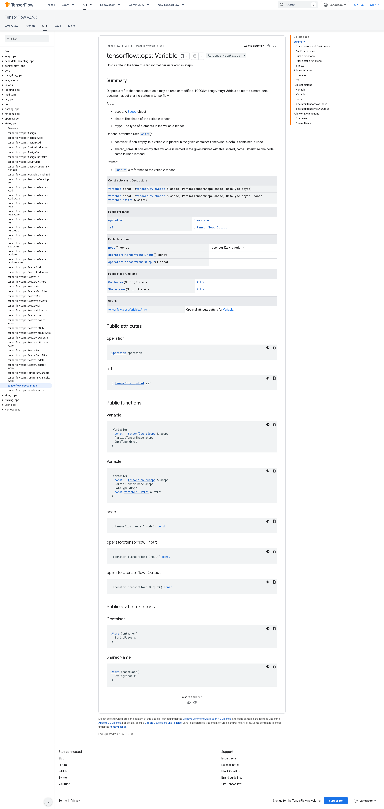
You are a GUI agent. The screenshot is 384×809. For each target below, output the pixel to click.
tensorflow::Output (212, 227)
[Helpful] (268, 46)
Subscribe (336, 800)
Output (120, 170)
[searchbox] (27, 38)
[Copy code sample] (274, 348)
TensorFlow (113, 45)
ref (110, 227)
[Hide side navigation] (48, 802)
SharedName (117, 289)
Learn (65, 5)
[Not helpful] (274, 46)
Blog (61, 758)
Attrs (145, 134)
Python (30, 26)
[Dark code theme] (268, 348)
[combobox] (298, 4)
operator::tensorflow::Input (130, 255)
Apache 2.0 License (109, 722)
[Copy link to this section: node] (120, 512)
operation (116, 220)
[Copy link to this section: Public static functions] (159, 607)
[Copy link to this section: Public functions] (145, 403)
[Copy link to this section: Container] (129, 619)
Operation (201, 220)
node (111, 247)
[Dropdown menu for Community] (149, 5)
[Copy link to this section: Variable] (125, 415)
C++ (44, 26)
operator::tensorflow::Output (131, 262)
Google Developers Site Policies (163, 722)
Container (116, 282)
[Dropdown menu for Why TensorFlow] (184, 5)
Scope (132, 112)
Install (51, 5)
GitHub (359, 5)
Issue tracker (229, 758)
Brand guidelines (231, 777)
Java (58, 26)
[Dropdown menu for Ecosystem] (120, 5)
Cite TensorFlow (231, 784)
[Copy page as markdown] (195, 56)
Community (136, 5)
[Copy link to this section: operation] (129, 338)
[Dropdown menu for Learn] (74, 5)
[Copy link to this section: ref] (116, 369)
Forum (63, 764)
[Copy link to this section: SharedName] (135, 657)
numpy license (118, 726)
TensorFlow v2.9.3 (21, 17)
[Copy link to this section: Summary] (131, 81)
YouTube (64, 784)
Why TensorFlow (168, 5)
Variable (114, 189)
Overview (11, 26)
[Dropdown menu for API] (92, 5)
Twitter (63, 777)
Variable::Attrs (120, 200)
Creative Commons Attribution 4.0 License (207, 718)
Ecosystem (107, 5)
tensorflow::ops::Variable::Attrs (127, 309)
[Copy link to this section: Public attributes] (146, 326)
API (85, 5)
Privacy (75, 800)
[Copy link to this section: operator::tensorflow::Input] (161, 542)
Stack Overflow (231, 771)
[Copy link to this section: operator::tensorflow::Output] (165, 573)
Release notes (230, 764)
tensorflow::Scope (150, 189)
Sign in (374, 4)
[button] (26, 56)
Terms (63, 800)
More (71, 26)
